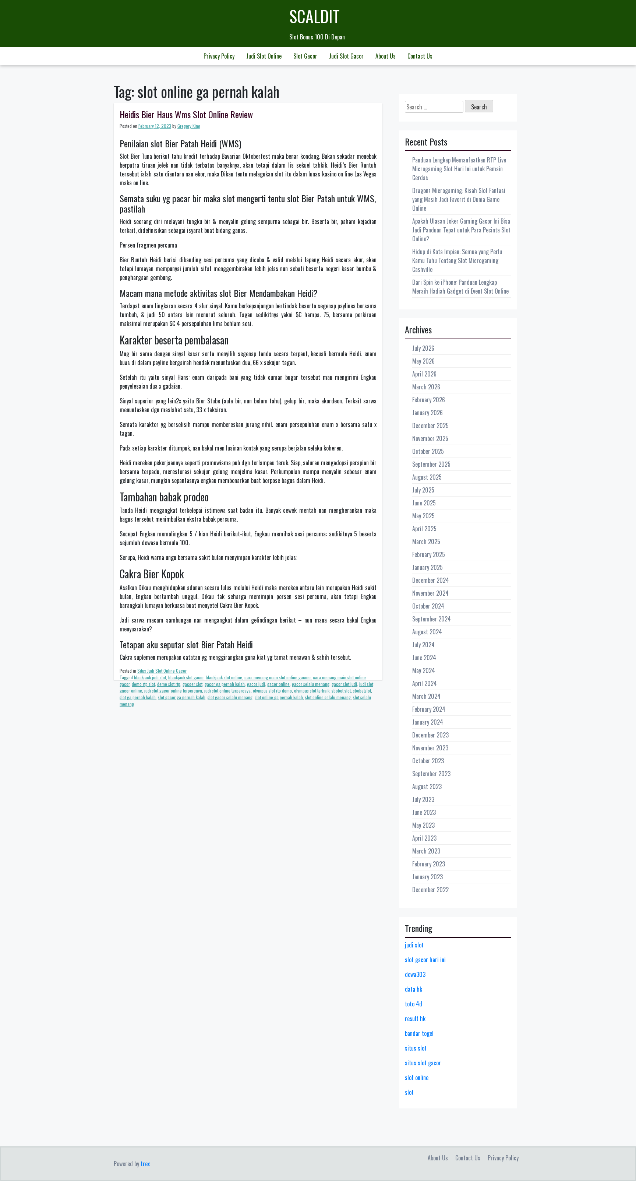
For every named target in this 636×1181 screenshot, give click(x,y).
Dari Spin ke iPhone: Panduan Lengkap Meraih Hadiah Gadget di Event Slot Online (460, 286)
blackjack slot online (224, 677)
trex (145, 1163)
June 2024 (424, 657)
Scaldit (314, 16)
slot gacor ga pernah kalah (181, 697)
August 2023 (427, 786)
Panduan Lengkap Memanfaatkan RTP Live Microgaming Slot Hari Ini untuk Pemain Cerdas (459, 168)
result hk (415, 1018)
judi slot (414, 944)
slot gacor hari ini (425, 959)
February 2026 (428, 399)
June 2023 (424, 812)
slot (409, 1092)
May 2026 (423, 361)
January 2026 (427, 412)
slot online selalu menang (328, 697)
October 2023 (428, 760)
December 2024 (430, 580)
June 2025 (424, 502)
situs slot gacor (423, 1062)
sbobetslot (362, 690)
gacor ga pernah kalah (225, 684)
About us (385, 56)
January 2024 (427, 722)
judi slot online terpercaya (227, 690)
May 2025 (423, 515)
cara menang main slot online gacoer (277, 677)
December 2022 (430, 889)
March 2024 (426, 696)
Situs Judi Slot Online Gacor (162, 670)
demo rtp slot (143, 684)
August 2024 (427, 631)
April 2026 (424, 373)
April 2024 (424, 683)
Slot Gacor (305, 56)
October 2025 (428, 451)
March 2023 (426, 851)
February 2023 (428, 863)
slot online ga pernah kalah (279, 697)
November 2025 (430, 438)
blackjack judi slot (150, 677)
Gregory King (188, 126)
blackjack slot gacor (186, 677)
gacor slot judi (344, 684)
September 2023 (431, 773)
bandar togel (419, 1033)
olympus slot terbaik (311, 690)
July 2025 (423, 490)
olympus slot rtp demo (272, 690)
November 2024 (430, 593)
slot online (416, 1077)
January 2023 (427, 876)
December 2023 (430, 734)
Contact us (419, 56)
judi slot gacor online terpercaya (173, 690)
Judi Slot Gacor (346, 56)
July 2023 (423, 799)
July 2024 (423, 644)
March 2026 (426, 386)
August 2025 (427, 477)
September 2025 (431, 464)
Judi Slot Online (264, 56)
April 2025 (424, 528)
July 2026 (423, 348)
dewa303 (415, 974)
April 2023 (424, 838)
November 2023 (430, 747)
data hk (413, 989)
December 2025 (430, 425)
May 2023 (423, 825)
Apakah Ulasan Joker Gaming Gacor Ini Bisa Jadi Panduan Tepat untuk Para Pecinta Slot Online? (461, 230)
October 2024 (428, 606)
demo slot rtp (168, 684)
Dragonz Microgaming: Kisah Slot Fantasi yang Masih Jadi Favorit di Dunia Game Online (458, 199)
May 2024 (423, 670)
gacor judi (256, 684)
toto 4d (413, 1003)
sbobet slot (341, 690)
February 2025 (428, 554)
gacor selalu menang (310, 684)
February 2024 (428, 709)
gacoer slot (192, 684)
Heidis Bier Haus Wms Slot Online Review (186, 114)
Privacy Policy (219, 56)
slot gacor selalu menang (230, 697)
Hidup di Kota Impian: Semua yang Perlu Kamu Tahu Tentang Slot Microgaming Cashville (457, 260)
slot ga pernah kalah (138, 697)
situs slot (416, 1048)
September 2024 (431, 618)
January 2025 (427, 567)
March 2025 (426, 541)
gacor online (278, 684)
